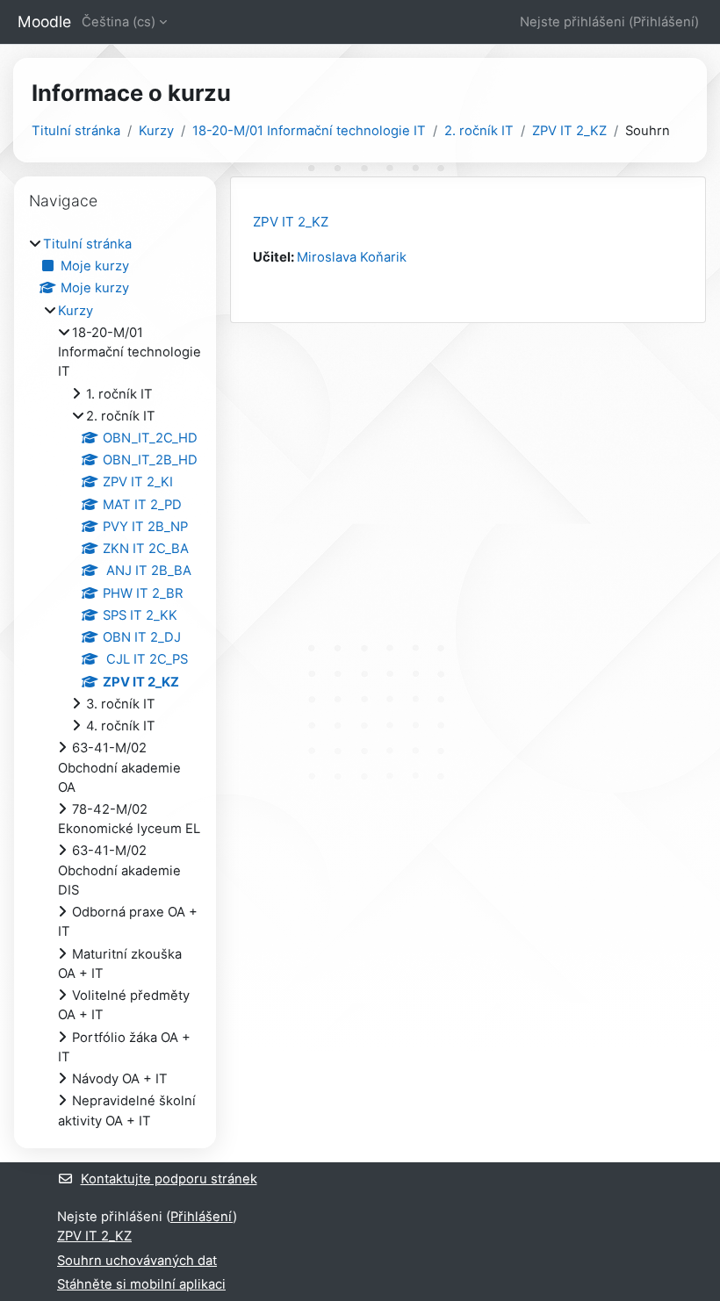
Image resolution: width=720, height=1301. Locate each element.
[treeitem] (115, 682)
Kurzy (156, 131)
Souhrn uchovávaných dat (137, 1261)
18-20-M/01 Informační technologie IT (309, 131)
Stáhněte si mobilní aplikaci (141, 1284)
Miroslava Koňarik (352, 257)
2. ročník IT (479, 131)
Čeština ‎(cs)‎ (118, 22)
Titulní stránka (76, 131)
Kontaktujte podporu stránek (169, 1179)
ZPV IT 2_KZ (569, 131)
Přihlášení (664, 22)
